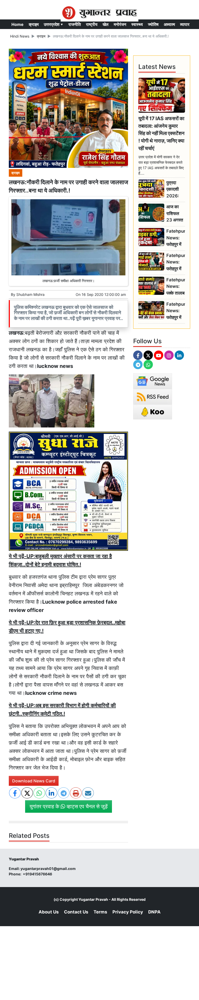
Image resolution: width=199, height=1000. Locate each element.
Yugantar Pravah (93, 899)
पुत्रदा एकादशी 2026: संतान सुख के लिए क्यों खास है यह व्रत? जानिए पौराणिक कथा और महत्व (174, 189)
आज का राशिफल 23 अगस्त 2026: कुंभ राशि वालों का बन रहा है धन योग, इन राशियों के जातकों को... (175, 213)
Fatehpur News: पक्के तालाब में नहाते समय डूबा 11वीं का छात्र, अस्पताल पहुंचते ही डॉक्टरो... (175, 286)
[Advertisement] (99, 283)
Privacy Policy (127, 912)
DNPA (154, 912)
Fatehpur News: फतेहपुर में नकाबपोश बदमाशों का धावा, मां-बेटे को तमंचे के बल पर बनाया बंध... (175, 311)
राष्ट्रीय (91, 24)
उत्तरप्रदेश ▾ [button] (53, 24)
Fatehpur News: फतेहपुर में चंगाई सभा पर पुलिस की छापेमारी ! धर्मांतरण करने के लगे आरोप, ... (175, 262)
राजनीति (74, 24)
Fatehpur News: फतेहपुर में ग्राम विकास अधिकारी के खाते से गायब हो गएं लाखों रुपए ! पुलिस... (175, 237)
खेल (106, 24)
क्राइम (34, 24)
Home (17, 24)
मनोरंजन (120, 24)
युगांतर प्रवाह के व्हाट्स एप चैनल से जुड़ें (69, 806)
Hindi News (19, 36)
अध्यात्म (169, 24)
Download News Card (33, 780)
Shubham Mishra (30, 294)
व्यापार (184, 24)
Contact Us (76, 912)
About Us (49, 912)
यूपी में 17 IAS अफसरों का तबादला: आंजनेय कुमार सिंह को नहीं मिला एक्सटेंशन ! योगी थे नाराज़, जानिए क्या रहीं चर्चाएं (161, 133)
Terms (100, 912)
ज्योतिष (153, 24)
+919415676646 (38, 874)
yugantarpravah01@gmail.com (48, 868)
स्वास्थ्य (137, 24)
